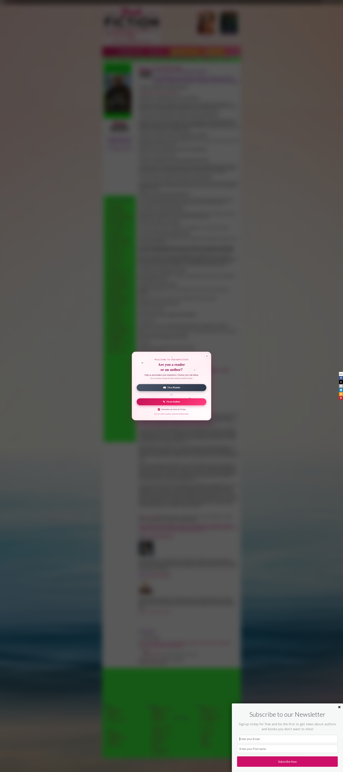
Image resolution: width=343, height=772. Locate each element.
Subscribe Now (287, 761)
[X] (341, 382)
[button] (287, 714)
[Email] (341, 386)
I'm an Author (171, 401)
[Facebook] (341, 378)
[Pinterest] (341, 398)
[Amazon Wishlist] (341, 394)
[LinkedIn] (341, 390)
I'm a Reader (171, 387)
